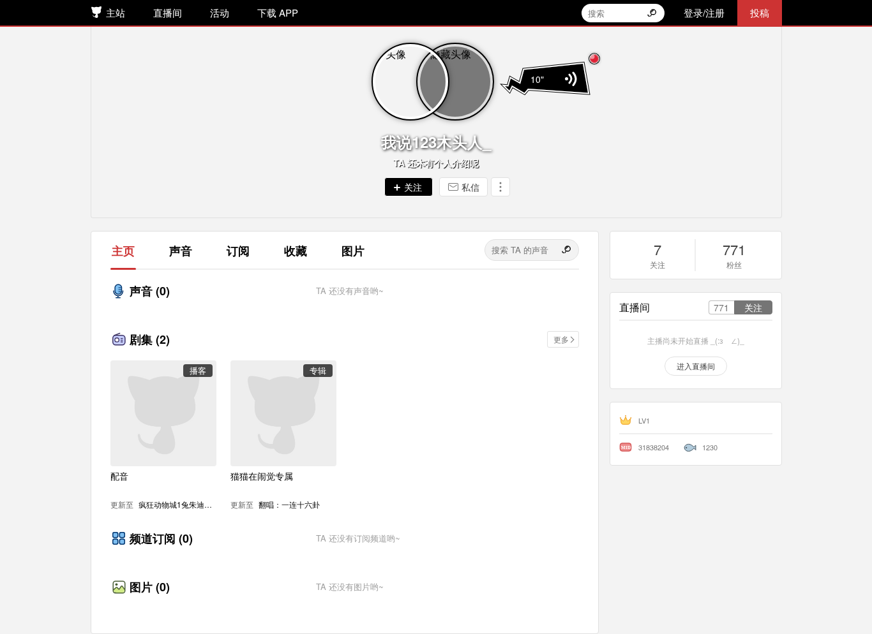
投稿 (759, 12)
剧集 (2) (150, 339)
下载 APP (277, 12)
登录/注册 (704, 12)
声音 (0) (150, 291)
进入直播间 (696, 365)
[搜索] (567, 250)
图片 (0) (150, 587)
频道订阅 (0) (161, 538)
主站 (115, 12)
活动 (219, 12)
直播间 (167, 12)
